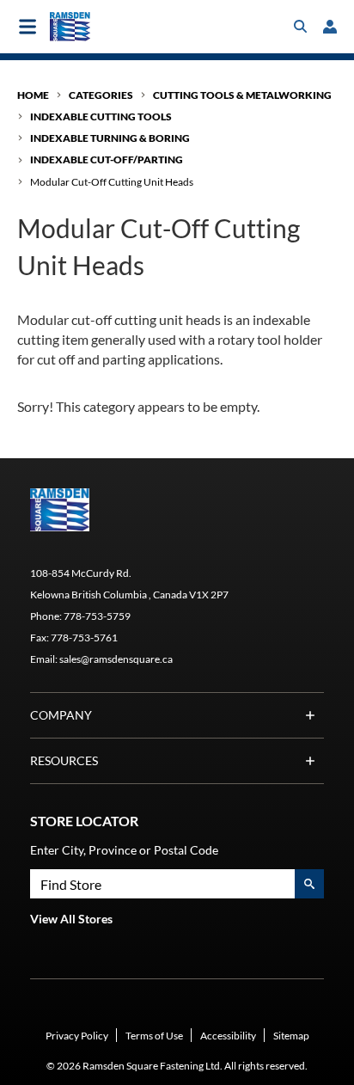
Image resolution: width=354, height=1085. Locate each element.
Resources (64, 760)
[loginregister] (330, 27)
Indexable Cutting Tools (101, 116)
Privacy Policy (77, 1035)
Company (61, 715)
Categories (101, 95)
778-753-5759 (97, 616)
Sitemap (291, 1035)
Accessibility (228, 1035)
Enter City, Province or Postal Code (124, 850)
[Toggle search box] (300, 26)
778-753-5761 (84, 637)
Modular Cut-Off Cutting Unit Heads (111, 181)
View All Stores (71, 918)
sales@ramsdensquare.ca (116, 659)
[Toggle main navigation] (27, 26)
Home (33, 95)
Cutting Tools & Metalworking (242, 95)
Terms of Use (154, 1035)
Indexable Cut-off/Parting (106, 159)
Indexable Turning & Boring (110, 138)
